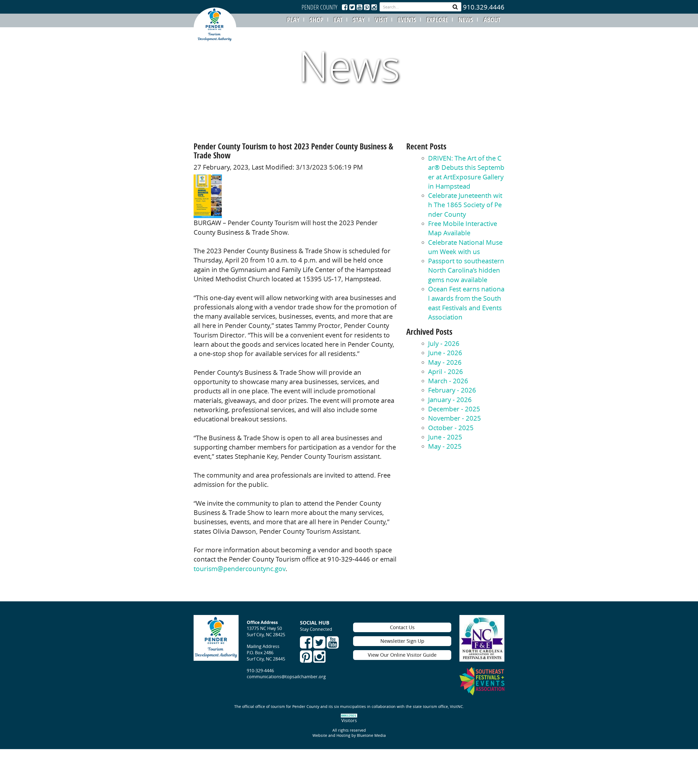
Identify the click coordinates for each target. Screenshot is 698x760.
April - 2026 (445, 371)
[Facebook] (345, 7)
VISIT (381, 20)
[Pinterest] (367, 7)
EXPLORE (437, 20)
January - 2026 (450, 399)
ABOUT (491, 20)
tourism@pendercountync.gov (239, 568)
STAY (359, 20)
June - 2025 (445, 437)
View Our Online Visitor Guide (402, 655)
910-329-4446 (260, 671)
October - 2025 (451, 427)
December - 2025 (454, 409)
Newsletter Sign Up (402, 641)
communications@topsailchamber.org (286, 677)
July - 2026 (443, 343)
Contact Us (402, 627)
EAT (338, 20)
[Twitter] (352, 7)
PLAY (293, 20)
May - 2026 (445, 362)
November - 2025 (454, 418)
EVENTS (407, 20)
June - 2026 (445, 352)
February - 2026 (452, 390)
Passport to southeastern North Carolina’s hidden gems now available (466, 270)
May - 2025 (445, 446)
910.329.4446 (483, 7)
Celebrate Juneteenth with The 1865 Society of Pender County (465, 205)
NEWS (465, 20)
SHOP (316, 20)
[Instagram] (374, 7)
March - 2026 (448, 380)
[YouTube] (359, 7)
